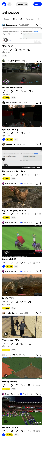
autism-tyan (10, 144)
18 (16, 435)
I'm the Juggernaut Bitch (12, 183)
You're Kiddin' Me (10, 340)
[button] (3, 49)
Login (37, 4)
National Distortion (11, 427)
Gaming (6, 97)
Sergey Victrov (11, 102)
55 (13, 178)
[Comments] (16, 49)
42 (13, 308)
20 (13, 389)
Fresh (40, 19)
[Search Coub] (9, 4)
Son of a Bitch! (9, 259)
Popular (7, 19)
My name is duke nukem (13, 171)
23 (13, 350)
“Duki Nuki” (7, 46)
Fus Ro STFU (8, 298)
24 (13, 98)
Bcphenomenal (11, 25)
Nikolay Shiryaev (12, 313)
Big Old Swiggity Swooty (14, 210)
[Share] (36, 25)
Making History (9, 381)
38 (13, 218)
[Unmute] (6, 40)
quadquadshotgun (11, 129)
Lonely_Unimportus (13, 61)
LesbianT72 (10, 355)
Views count (30, 19)
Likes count (17, 19)
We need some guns (12, 87)
